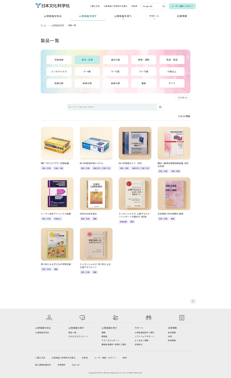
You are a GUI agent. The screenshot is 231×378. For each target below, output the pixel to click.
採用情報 (172, 340)
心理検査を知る (53, 16)
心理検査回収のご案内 (144, 333)
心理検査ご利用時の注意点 (115, 6)
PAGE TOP (193, 301)
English (76, 365)
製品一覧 (72, 333)
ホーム (43, 25)
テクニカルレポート (110, 340)
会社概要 (172, 333)
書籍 (103, 333)
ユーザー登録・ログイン (182, 6)
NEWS (125, 358)
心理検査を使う (123, 16)
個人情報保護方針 (43, 365)
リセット (184, 98)
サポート (154, 16)
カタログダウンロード (78, 336)
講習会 (104, 336)
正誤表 (134, 6)
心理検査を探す (88, 16)
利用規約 (62, 365)
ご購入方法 (95, 6)
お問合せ (139, 344)
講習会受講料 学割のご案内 (114, 344)
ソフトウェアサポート (144, 336)
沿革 (170, 336)
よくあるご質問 (142, 340)
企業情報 (182, 16)
